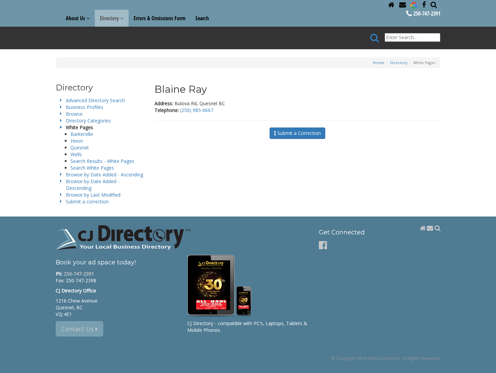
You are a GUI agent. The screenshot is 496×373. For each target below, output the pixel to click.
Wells (76, 154)
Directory (399, 62)
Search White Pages (92, 168)
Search (202, 18)
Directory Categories (88, 120)
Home (378, 62)
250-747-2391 (426, 13)
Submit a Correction (298, 133)
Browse (74, 114)
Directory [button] (110, 18)
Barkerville (82, 134)
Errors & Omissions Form (159, 18)
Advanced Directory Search (95, 100)
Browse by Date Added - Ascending (104, 174)
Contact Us (78, 329)
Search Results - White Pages (102, 161)
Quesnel (79, 147)
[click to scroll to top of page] (487, 365)
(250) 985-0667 (196, 110)
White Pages (79, 127)
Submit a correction (87, 201)
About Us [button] (76, 18)
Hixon (77, 141)
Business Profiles (84, 107)
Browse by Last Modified (93, 195)
